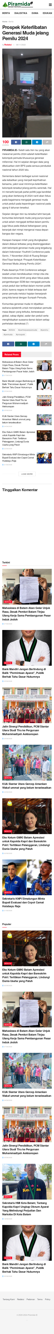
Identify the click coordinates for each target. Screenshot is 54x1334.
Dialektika (20, 13)
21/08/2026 (8, 465)
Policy (47, 1299)
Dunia (35, 13)
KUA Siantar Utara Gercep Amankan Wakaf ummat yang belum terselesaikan (16, 419)
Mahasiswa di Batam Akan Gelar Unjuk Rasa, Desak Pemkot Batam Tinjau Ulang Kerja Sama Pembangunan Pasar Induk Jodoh (18, 366)
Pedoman (31, 1299)
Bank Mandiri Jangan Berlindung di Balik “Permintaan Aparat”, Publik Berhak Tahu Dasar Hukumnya (18, 384)
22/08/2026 (8, 449)
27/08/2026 (8, 375)
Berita (6, 13)
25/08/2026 (8, 391)
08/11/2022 (21, 44)
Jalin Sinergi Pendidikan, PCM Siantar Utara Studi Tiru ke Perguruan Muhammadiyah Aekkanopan (16, 401)
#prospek (20, 334)
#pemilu (44, 330)
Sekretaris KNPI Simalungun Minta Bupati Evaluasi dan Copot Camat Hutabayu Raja (18, 457)
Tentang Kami (9, 1299)
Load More (27, 474)
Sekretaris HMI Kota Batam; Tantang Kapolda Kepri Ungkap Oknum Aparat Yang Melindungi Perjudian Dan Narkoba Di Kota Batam (25, 1208)
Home (4, 21)
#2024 (12, 330)
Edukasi (47, 13)
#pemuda (8, 334)
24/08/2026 (8, 426)
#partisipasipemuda (27, 330)
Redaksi (8, 44)
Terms (40, 1299)
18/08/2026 (8, 1219)
